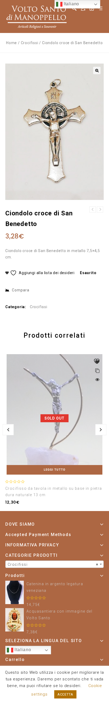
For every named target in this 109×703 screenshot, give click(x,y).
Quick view (97, 379)
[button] (97, 70)
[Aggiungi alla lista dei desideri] (97, 362)
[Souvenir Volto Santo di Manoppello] (36, 16)
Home (11, 43)
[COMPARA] (97, 371)
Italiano (22, 649)
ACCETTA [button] (65, 694)
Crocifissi (29, 43)
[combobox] (54, 564)
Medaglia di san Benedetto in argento (100, 209)
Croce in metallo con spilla (92, 209)
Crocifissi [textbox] (53, 564)
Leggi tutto (54, 469)
